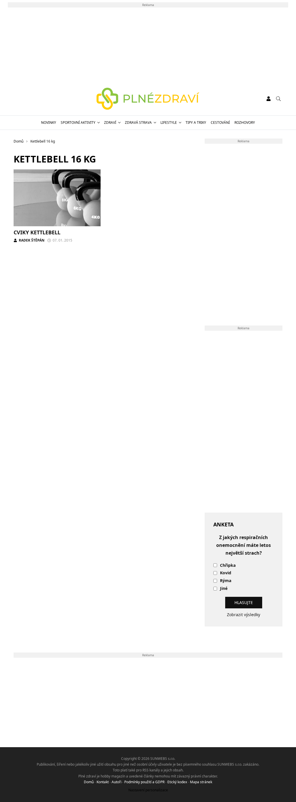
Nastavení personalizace (148, 790)
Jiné (223, 588)
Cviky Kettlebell (37, 232)
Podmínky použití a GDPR (144, 781)
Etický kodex (177, 781)
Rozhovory (244, 122)
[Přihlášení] (268, 98)
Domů (89, 781)
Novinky (48, 122)
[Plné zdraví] (148, 99)
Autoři (116, 781)
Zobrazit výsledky (243, 614)
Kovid (225, 573)
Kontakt (103, 781)
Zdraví (110, 122)
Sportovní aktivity (78, 122)
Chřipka (228, 565)
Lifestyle (168, 122)
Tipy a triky (196, 122)
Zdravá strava (138, 122)
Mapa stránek (201, 781)
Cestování (220, 122)
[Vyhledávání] (278, 98)
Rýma (225, 580)
